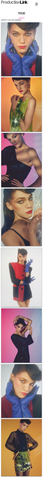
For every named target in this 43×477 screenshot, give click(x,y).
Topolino (21, 13)
